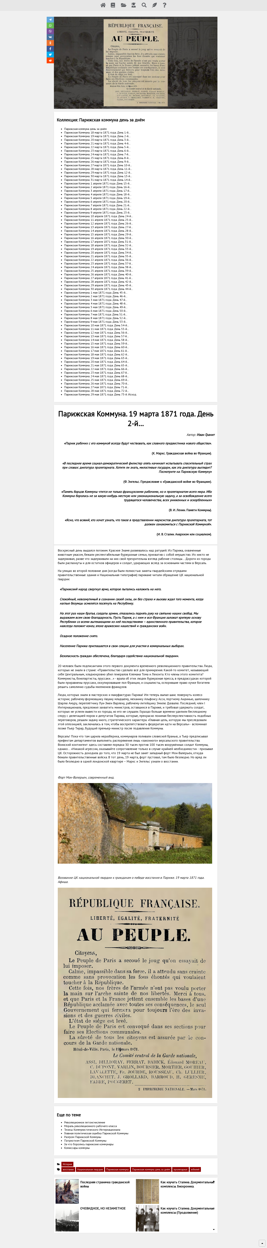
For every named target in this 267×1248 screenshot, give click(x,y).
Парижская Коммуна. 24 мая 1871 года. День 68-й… (96, 376)
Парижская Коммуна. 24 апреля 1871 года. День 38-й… (98, 267)
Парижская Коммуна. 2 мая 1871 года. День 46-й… (95, 296)
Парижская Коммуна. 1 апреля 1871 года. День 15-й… (97, 183)
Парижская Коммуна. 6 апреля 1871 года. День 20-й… (97, 201)
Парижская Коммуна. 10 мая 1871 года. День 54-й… (96, 325)
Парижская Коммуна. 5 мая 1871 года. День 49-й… (95, 307)
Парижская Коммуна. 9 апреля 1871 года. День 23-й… (97, 212)
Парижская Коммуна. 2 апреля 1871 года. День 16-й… (97, 187)
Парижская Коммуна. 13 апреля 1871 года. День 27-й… (98, 227)
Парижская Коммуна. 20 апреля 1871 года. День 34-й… (98, 252)
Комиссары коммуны (77, 1148)
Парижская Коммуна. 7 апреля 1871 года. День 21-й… (97, 205)
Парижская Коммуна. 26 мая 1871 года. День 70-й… (96, 383)
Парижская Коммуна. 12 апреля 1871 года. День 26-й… (98, 223)
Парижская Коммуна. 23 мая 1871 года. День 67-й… (96, 372)
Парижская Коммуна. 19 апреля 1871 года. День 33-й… (98, 249)
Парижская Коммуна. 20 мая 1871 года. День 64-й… (96, 361)
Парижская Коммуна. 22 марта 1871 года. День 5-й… (97, 147)
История (67, 1164)
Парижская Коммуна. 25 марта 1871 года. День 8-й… (97, 158)
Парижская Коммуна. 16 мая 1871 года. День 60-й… (96, 347)
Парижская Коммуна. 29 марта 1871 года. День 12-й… (98, 172)
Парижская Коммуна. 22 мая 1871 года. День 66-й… (96, 369)
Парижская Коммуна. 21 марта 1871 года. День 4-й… (97, 143)
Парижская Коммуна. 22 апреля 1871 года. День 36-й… (98, 260)
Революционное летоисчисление (84, 1122)
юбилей (195, 1169)
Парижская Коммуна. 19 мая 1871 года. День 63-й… (96, 358)
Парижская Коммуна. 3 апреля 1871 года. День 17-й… (97, 190)
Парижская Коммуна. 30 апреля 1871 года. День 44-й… (98, 289)
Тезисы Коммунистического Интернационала (92, 1129)
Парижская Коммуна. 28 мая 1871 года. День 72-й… (96, 391)
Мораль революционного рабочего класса (90, 1126)
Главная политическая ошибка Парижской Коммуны (96, 1133)
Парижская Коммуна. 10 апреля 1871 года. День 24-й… (98, 216)
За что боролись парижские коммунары (89, 1144)
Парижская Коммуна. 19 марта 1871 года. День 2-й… (97, 136)
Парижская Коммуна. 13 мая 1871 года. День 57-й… (96, 336)
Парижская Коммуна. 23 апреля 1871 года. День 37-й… (98, 263)
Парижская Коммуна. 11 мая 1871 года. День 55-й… (96, 329)
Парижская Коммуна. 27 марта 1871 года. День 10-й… (98, 165)
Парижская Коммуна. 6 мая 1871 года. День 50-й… (95, 311)
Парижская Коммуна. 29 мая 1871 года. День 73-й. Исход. (100, 394)
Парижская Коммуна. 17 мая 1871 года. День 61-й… (96, 351)
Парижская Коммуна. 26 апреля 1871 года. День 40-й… (98, 274)
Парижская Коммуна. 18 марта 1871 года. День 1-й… (97, 132)
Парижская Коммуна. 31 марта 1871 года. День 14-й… (98, 180)
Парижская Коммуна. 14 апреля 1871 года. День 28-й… (98, 230)
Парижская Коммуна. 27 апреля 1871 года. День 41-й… (98, 278)
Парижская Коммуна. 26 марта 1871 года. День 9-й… (97, 161)
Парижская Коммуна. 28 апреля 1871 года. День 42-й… (98, 281)
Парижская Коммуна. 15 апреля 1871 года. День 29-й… (98, 234)
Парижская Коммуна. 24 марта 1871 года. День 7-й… (97, 154)
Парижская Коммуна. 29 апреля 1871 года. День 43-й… (98, 285)
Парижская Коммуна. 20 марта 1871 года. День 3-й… (97, 140)
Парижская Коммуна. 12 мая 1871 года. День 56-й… (96, 332)
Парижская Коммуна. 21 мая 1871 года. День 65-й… (96, 365)
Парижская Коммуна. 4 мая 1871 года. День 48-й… (95, 303)
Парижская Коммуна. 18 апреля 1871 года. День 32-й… (98, 245)
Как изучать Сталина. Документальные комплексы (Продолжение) (188, 1210)
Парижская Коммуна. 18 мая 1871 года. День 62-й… (96, 354)
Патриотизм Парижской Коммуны (85, 1140)
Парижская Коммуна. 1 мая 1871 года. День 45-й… (95, 292)
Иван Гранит (206, 434)
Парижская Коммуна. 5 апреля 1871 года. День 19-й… (97, 198)
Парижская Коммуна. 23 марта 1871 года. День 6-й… (97, 150)
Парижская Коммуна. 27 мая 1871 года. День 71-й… (96, 387)
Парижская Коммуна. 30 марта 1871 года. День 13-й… (98, 176)
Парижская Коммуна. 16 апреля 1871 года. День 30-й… (98, 238)
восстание (68, 1169)
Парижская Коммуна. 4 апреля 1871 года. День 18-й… (97, 194)
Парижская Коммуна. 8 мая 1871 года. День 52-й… (95, 318)
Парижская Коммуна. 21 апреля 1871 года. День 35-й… (98, 256)
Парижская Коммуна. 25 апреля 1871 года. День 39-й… (98, 270)
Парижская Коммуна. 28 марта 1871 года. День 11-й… (98, 169)
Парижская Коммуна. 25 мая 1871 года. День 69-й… (96, 380)
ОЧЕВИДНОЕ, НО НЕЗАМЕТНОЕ (103, 1208)
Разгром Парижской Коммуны (82, 1137)
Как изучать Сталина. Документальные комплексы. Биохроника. (188, 1184)
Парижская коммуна (117, 1169)
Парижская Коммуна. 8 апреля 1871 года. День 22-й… (97, 209)
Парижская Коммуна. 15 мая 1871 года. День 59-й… (96, 343)
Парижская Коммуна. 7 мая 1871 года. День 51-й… (95, 314)
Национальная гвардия (90, 1169)
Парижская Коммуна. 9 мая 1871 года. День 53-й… (95, 321)
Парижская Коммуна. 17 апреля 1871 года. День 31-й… (98, 241)
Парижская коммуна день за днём (85, 129)
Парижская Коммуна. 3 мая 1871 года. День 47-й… (95, 300)
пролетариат (180, 1169)
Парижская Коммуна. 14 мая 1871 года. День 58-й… (96, 340)
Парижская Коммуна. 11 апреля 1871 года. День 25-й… (98, 220)
